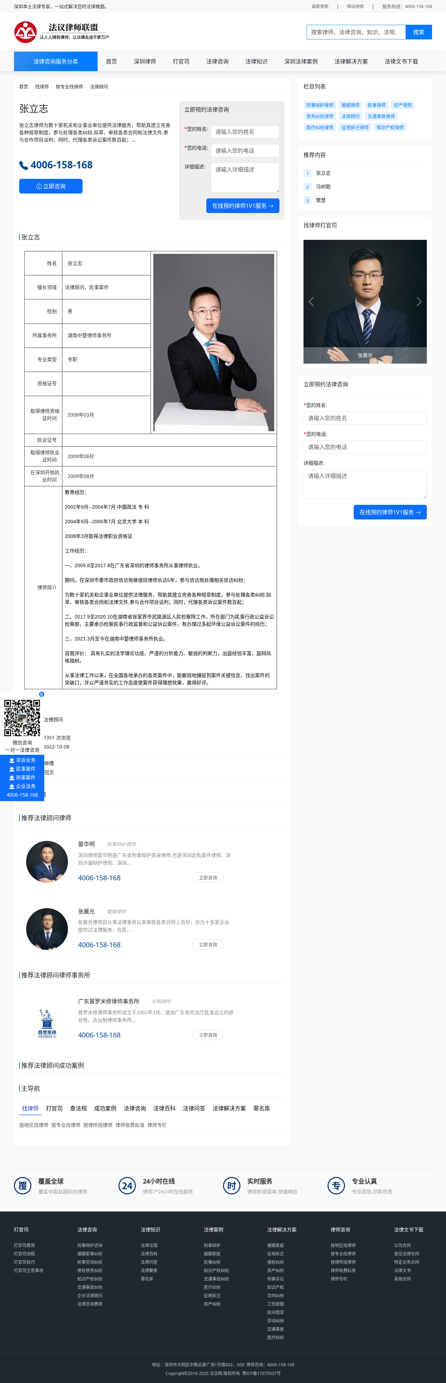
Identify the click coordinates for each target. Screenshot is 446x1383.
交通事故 (275, 1329)
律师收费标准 (130, 1125)
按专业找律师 (69, 86)
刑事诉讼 (275, 1279)
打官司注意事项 (28, 1271)
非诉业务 (26, 760)
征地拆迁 (212, 1296)
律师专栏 (157, 1125)
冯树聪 (323, 186)
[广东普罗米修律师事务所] (47, 1022)
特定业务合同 (406, 1262)
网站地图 (355, 6)
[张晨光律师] (47, 938)
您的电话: (196, 147)
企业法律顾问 (89, 1296)
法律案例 (213, 1229)
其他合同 (402, 1279)
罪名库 (147, 1279)
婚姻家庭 (212, 1254)
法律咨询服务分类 (55, 61)
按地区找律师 (33, 1125)
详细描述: (194, 166)
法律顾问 (99, 86)
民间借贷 (275, 1312)
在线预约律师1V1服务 (240, 206)
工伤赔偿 (275, 1304)
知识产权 (275, 1287)
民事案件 (26, 768)
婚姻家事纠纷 (89, 1254)
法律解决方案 (351, 61)
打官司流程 (24, 1254)
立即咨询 (54, 186)
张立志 (323, 172)
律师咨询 (340, 1229)
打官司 (181, 61)
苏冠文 (46, 772)
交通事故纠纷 (89, 1287)
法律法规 (149, 1245)
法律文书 (402, 1271)
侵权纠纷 (275, 1262)
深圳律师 (145, 61)
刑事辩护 (212, 1245)
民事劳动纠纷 (89, 1262)
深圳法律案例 (301, 61)
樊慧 (321, 200)
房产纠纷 (212, 1304)
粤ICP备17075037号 (261, 1373)
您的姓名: (196, 129)
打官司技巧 (24, 1262)
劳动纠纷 (275, 1321)
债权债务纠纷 (89, 1271)
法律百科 (149, 1254)
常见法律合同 (406, 1254)
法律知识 (256, 61)
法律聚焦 (149, 1271)
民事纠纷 (212, 1262)
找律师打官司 (320, 225)
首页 (111, 61)
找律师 (42, 86)
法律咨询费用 (89, 1304)
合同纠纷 (275, 1296)
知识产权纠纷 (89, 1279)
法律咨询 (217, 61)
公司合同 (402, 1245)
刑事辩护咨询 (89, 1245)
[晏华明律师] (47, 871)
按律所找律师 (98, 1125)
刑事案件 (26, 777)
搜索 (418, 32)
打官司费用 (24, 1245)
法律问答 (149, 1262)
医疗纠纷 (212, 1287)
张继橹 (46, 763)
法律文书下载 (401, 61)
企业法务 (26, 786)
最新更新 (320, 6)
